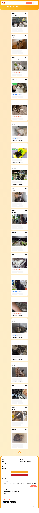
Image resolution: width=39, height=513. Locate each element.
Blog (3, 461)
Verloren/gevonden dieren (6, 463)
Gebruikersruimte (21, 2)
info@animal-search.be (8, 495)
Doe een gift (4, 468)
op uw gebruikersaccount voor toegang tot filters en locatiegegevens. (18, 7)
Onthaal (3, 459)
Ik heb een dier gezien (19, 471)
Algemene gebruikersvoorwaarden (25, 461)
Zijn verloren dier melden (6, 464)
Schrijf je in (14, 2)
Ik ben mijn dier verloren (19, 475)
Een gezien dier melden (6, 466)
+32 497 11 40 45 (6, 493)
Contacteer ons (29, 2)
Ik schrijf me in (33, 486)
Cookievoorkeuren (23, 464)
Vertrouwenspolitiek (23, 463)
